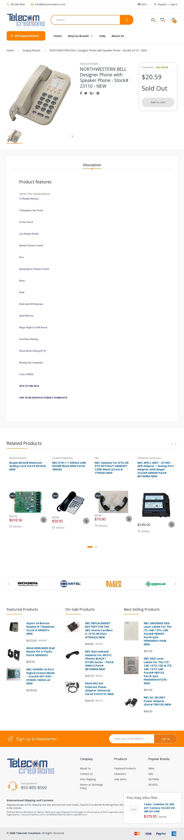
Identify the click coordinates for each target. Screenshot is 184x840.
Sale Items (120, 779)
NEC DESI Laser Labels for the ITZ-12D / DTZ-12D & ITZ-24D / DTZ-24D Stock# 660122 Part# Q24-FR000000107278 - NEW (158, 671)
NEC (150, 774)
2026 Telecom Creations (25, 833)
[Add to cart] (43, 520)
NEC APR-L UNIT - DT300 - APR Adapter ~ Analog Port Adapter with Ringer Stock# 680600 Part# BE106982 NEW (155, 469)
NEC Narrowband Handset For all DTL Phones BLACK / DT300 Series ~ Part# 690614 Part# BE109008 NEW (99, 660)
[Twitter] (85, 93)
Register (162, 4)
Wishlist (17, 526)
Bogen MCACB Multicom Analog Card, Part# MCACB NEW (27, 466)
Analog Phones (31, 50)
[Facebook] (81, 93)
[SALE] (28, 502)
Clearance (120, 774)
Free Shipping (88, 779)
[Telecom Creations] (26, 20)
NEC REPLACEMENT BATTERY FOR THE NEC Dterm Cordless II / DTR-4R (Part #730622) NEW (99, 630)
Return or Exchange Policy (91, 786)
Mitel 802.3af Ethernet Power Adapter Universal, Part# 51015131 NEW (99, 688)
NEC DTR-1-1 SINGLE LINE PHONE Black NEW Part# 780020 (69, 466)
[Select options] (129, 519)
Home (10, 50)
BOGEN (152, 784)
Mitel (151, 768)
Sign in (173, 4)
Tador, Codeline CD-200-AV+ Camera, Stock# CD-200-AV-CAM (160, 808)
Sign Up (165, 739)
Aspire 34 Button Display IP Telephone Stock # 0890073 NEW (40, 628)
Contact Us (86, 774)
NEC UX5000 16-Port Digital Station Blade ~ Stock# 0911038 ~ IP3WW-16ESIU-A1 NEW (40, 676)
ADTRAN (153, 779)
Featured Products (125, 768)
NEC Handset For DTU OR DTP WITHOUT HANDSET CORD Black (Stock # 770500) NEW (111, 467)
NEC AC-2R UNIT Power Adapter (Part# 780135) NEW (157, 701)
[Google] (92, 93)
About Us (85, 768)
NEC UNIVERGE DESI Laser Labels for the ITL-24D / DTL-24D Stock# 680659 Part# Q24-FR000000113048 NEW (157, 633)
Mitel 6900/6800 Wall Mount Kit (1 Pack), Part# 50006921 (40, 651)
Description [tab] (92, 165)
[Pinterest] (97, 93)
